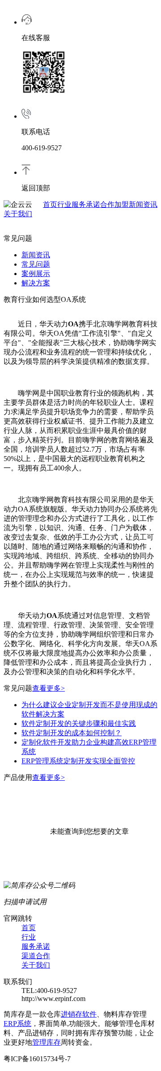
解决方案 (35, 283)
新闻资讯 (143, 204)
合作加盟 (114, 204)
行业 (64, 204)
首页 (50, 204)
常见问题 (35, 264)
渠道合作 (35, 956)
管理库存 (46, 1042)
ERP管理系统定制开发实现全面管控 (78, 761)
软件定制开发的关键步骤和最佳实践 (78, 723)
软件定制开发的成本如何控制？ (71, 733)
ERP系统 (17, 1023)
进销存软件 (79, 1014)
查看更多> (48, 688)
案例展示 (35, 273)
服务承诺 (86, 204)
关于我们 (18, 214)
